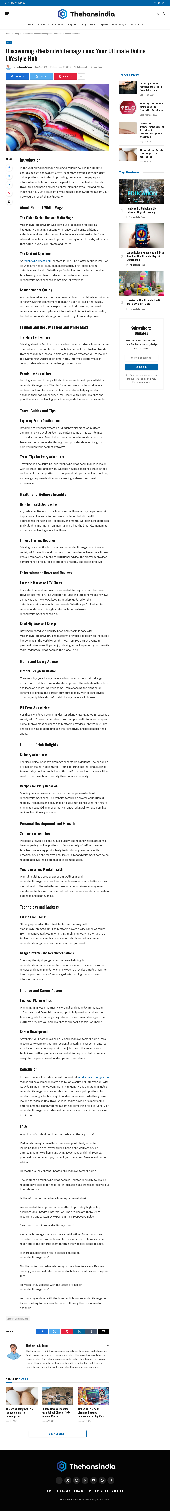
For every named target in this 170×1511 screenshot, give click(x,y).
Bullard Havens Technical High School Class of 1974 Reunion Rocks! (56, 1412)
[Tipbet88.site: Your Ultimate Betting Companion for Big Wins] (93, 1396)
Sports (104, 24)
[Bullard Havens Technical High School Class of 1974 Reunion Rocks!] (58, 1396)
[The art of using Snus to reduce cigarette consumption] (22, 1396)
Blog (9, 42)
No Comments (82, 67)
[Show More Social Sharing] (81, 76)
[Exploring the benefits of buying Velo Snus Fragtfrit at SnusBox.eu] (128, 107)
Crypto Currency (76, 24)
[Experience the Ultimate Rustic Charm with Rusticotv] (141, 283)
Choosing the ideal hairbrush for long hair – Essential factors (152, 87)
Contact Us (136, 24)
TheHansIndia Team (23, 67)
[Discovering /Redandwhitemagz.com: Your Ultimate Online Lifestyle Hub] (57, 117)
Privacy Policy (82, 1491)
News (93, 24)
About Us (43, 24)
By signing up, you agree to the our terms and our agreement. (142, 379)
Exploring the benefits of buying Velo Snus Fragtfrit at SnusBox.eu (152, 107)
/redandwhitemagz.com (17, 1318)
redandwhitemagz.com (37, 261)
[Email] (9, 201)
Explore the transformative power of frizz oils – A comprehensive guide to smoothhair (152, 130)
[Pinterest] (9, 193)
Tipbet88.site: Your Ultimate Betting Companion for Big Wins (91, 1412)
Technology (119, 24)
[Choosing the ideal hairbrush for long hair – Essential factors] (128, 87)
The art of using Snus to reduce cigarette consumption (19, 1412)
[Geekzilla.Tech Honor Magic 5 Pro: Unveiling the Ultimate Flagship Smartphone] (141, 235)
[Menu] (7, 13)
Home (30, 24)
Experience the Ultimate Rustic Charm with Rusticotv (143, 302)
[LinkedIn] (9, 184)
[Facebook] (9, 167)
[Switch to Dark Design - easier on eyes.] (163, 13)
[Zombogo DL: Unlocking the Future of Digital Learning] (141, 191)
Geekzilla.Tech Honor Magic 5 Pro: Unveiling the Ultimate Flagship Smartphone (145, 256)
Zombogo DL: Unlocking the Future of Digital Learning (141, 210)
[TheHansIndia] (85, 13)
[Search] (158, 13)
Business (57, 24)
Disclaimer (63, 1491)
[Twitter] (9, 176)
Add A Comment (57, 1433)
